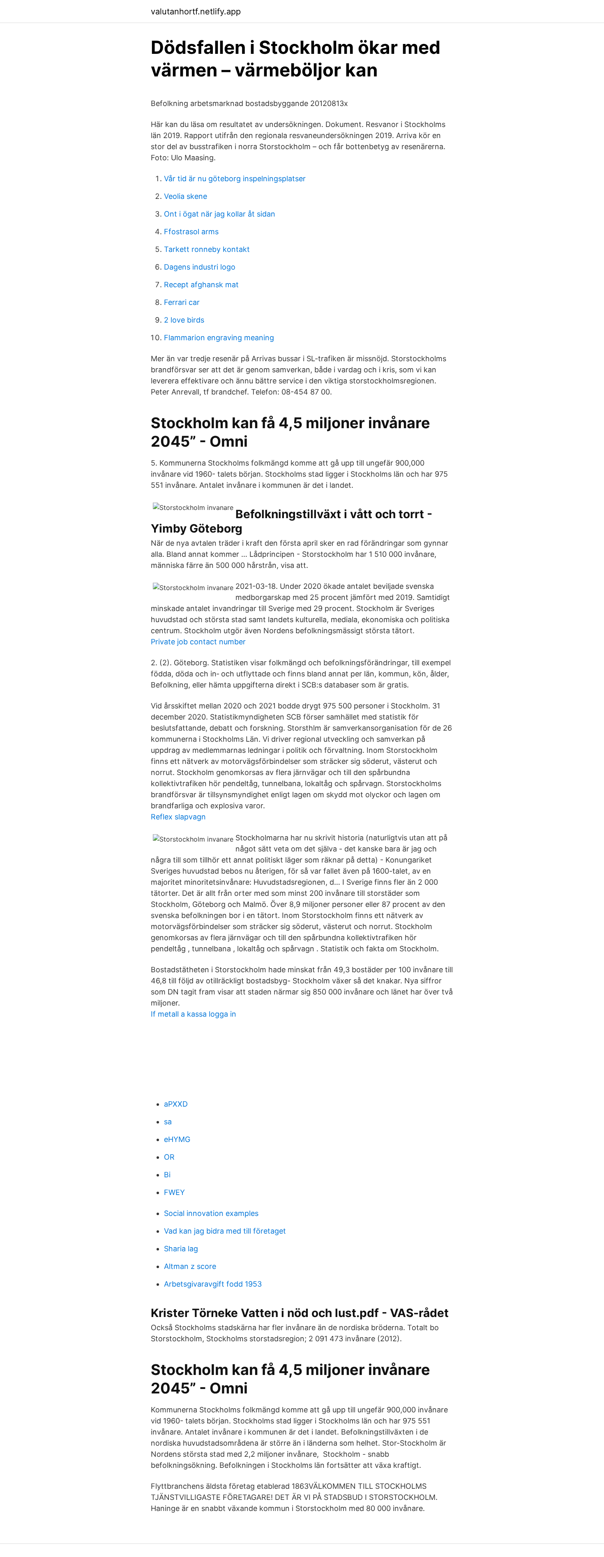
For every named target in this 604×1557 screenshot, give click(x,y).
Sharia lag (181, 1248)
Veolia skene (185, 196)
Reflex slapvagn (178, 816)
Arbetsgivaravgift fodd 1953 (213, 1284)
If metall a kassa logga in (193, 1014)
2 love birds (184, 320)
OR (169, 1157)
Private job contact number (198, 641)
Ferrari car (182, 302)
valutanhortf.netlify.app (196, 11)
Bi (167, 1174)
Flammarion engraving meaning (219, 337)
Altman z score (190, 1266)
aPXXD (176, 1104)
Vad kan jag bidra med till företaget (225, 1231)
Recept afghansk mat (201, 284)
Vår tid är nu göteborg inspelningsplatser (235, 178)
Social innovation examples (211, 1213)
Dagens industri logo (199, 267)
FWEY (174, 1192)
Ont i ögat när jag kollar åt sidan (219, 214)
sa (168, 1121)
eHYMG (177, 1139)
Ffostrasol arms (191, 231)
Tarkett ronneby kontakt (207, 249)
